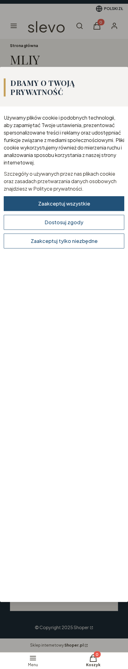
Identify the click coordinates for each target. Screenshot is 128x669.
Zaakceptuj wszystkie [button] (64, 203)
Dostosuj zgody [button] (64, 222)
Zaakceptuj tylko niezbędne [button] (64, 240)
